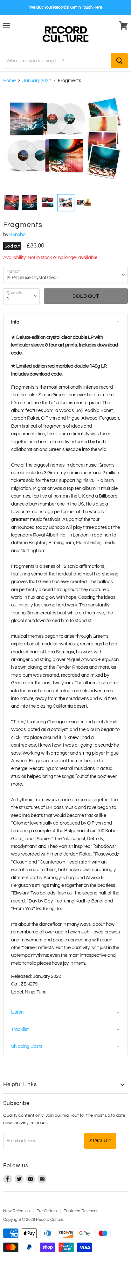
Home (9, 80)
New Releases (16, 1211)
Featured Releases (81, 1211)
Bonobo (17, 234)
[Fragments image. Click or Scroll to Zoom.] (65, 139)
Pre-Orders (47, 1211)
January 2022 (37, 80)
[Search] (119, 60)
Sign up (100, 1140)
